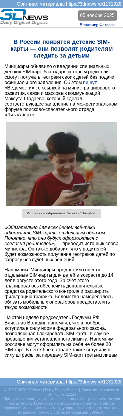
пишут (90, 82)
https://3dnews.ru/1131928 (94, 4)
